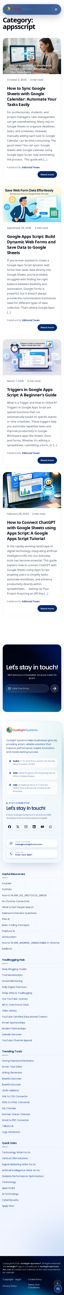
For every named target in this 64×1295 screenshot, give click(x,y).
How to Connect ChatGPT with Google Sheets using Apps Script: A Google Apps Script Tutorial (31, 530)
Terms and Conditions (34, 1286)
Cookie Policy (35, 1279)
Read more (47, 174)
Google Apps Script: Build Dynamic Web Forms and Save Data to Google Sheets (31, 244)
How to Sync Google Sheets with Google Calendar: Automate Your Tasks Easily (31, 96)
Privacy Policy (10, 1286)
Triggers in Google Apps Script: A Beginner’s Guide (31, 392)
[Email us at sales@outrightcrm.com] (58, 1289)
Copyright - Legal (12, 1279)
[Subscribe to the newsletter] (54, 688)
